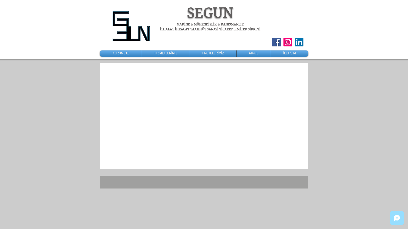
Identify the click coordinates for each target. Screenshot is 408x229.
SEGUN (210, 13)
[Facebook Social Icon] (276, 42)
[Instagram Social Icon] (287, 42)
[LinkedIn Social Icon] (299, 42)
